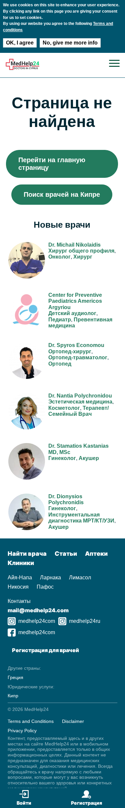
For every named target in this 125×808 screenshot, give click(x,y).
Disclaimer (73, 721)
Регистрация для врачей (45, 650)
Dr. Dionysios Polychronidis (66, 499)
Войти (24, 803)
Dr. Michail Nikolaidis (74, 245)
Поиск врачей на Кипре (62, 194)
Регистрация (86, 803)
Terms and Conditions (31, 721)
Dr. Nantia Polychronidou (80, 396)
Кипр (13, 695)
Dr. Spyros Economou (76, 345)
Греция (15, 677)
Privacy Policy (22, 730)
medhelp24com (36, 621)
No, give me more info (70, 43)
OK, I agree (20, 43)
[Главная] (22, 68)
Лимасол (80, 577)
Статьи (66, 553)
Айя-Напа (20, 577)
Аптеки (96, 553)
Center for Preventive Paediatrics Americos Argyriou (75, 301)
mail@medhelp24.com (38, 610)
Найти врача (27, 553)
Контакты (19, 601)
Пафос (45, 587)
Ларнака (50, 577)
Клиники (21, 562)
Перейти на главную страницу (51, 163)
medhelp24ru (84, 621)
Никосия (18, 587)
